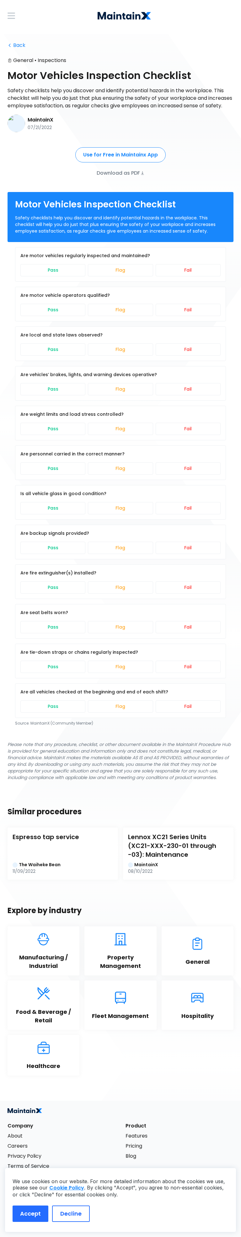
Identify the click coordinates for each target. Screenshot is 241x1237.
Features (136, 1135)
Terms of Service (28, 1166)
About (15, 1135)
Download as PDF (118, 172)
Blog (131, 1156)
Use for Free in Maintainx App (120, 154)
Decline (71, 1213)
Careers (18, 1145)
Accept (30, 1213)
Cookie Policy (66, 1187)
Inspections (52, 60)
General (23, 60)
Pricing (134, 1145)
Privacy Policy (24, 1156)
